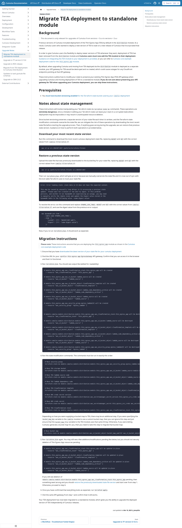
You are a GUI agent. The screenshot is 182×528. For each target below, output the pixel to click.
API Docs (33, 3)
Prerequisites (149, 14)
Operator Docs (100, 3)
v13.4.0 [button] (146, 3)
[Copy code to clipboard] (137, 148)
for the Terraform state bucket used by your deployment (88, 96)
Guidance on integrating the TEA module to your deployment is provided (68, 59)
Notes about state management (155, 17)
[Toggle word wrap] (133, 270)
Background (149, 11)
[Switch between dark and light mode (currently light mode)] (159, 3)
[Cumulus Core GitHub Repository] (154, 3)
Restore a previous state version (157, 23)
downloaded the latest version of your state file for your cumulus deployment (91, 251)
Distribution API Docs (50, 3)
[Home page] (41, 9)
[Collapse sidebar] (16, 526)
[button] (16, 9)
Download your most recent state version (160, 20)
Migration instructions (152, 26)
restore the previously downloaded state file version (95, 482)
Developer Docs (69, 3)
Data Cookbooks (85, 3)
